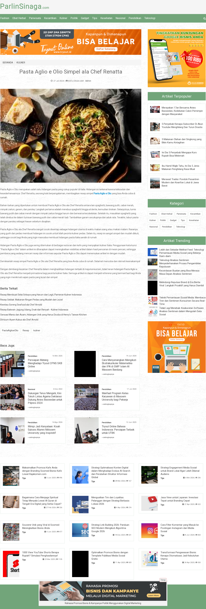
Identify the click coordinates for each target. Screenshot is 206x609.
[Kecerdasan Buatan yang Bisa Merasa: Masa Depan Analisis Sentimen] (155, 274)
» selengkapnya (34, 371)
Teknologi (149, 18)
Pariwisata (35, 18)
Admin (88, 81)
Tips (94, 18)
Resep (26, 330)
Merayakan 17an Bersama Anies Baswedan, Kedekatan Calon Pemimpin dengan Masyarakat (182, 111)
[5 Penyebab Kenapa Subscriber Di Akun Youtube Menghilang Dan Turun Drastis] (157, 126)
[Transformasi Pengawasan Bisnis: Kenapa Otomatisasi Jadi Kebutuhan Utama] (154, 559)
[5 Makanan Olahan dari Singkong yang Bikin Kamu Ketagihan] (157, 140)
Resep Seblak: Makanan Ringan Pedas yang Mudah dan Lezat (31, 299)
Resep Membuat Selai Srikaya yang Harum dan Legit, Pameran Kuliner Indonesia (41, 294)
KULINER (21, 62)
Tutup (163, 580)
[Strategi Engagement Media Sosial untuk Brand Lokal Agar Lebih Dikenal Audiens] (154, 474)
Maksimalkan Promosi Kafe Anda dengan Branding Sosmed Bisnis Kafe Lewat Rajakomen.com (42, 471)
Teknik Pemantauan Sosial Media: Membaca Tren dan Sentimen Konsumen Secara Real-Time (182, 300)
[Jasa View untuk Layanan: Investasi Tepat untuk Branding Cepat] (154, 503)
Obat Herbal (19, 18)
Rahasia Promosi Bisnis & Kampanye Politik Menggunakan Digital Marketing (103, 603)
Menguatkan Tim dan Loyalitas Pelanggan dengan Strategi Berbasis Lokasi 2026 (110, 500)
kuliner (36, 330)
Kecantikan (50, 18)
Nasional (120, 18)
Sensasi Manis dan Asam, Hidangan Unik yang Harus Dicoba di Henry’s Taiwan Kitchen (43, 314)
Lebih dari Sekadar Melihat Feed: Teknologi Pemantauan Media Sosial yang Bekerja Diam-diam (181, 253)
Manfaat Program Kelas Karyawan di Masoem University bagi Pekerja (115, 396)
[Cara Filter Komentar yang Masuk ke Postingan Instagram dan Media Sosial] (154, 530)
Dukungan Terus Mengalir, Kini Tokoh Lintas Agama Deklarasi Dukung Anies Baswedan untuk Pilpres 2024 (45, 398)
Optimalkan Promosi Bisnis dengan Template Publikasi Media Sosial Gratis (109, 555)
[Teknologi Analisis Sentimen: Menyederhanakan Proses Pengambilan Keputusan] (155, 261)
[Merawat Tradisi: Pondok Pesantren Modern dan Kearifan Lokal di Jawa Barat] (157, 183)
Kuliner (63, 18)
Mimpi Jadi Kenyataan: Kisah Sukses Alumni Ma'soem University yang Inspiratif (44, 429)
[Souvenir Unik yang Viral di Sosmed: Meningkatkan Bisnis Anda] (16, 531)
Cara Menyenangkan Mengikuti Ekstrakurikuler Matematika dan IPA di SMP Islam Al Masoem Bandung (119, 365)
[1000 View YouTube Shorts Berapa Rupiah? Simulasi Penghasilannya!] (16, 563)
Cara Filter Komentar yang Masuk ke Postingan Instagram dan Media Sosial (180, 528)
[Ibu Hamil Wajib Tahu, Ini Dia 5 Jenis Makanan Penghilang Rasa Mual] (157, 167)
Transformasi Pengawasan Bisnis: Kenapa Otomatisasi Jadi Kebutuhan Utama (180, 555)
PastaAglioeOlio (10, 330)
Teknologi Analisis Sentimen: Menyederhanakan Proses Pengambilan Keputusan (180, 263)
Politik (74, 18)
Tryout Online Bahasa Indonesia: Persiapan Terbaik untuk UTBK (118, 429)
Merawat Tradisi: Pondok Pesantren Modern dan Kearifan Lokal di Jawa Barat (180, 182)
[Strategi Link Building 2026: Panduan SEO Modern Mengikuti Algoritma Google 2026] (85, 530)
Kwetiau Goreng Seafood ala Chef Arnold (21, 304)
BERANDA (8, 62)
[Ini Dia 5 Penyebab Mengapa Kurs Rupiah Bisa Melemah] (157, 154)
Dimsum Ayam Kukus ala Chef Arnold (19, 319)
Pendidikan (135, 18)
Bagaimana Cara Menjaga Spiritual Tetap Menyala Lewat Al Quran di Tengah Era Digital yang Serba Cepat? (41, 500)
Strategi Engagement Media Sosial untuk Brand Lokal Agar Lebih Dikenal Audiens (180, 471)
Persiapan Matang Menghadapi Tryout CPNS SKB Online (45, 363)
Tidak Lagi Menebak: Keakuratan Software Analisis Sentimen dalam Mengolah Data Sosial (181, 311)
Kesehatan (106, 18)
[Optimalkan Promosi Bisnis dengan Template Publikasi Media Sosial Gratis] (85, 563)
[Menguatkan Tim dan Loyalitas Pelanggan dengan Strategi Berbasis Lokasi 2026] (85, 504)
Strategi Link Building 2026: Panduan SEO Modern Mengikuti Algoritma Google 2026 (110, 528)
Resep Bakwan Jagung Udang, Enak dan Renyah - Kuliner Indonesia (34, 309)
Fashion (4, 18)
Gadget (85, 18)
